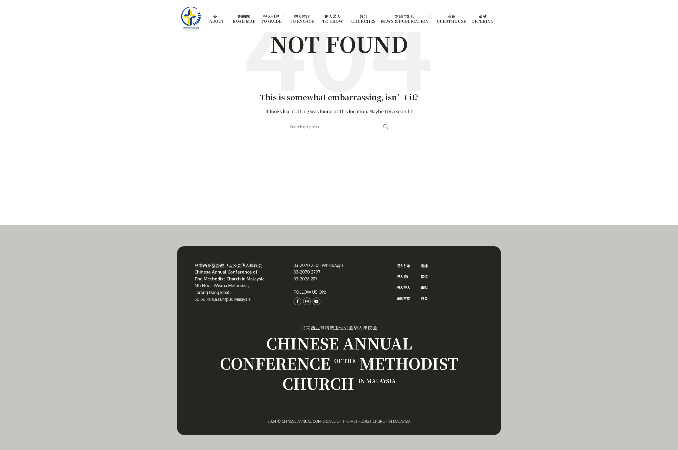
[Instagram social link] (307, 301)
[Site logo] (191, 18)
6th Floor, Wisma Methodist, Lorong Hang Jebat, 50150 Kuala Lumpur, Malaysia (222, 292)
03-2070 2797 (306, 272)
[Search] (386, 127)
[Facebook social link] (297, 301)
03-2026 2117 (305, 278)
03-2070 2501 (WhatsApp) (318, 265)
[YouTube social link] (316, 301)
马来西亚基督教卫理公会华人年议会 (228, 265)
